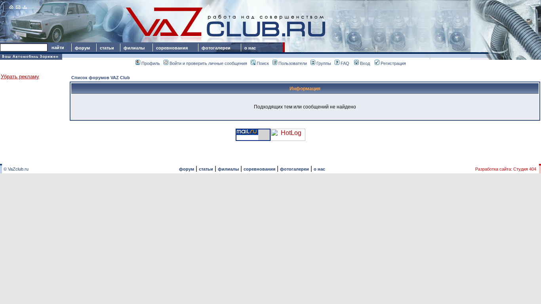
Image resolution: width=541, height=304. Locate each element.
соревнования (172, 48)
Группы (323, 63)
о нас (250, 48)
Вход (365, 63)
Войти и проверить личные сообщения (208, 63)
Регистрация (393, 63)
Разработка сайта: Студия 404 (505, 169)
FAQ (345, 63)
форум (82, 48)
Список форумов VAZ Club (100, 77)
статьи (107, 48)
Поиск (263, 63)
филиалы (134, 48)
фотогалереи (217, 48)
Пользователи (292, 63)
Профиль (150, 63)
